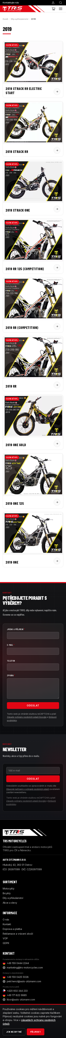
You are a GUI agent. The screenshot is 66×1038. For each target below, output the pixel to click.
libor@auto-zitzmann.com (21, 999)
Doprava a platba (12, 929)
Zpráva (11, 675)
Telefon (11, 660)
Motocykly (8, 888)
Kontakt (7, 924)
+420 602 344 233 (17, 990)
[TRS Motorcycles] (24, 8)
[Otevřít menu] (60, 8)
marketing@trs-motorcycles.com (25, 967)
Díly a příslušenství (19, 19)
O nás (6, 919)
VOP (5, 938)
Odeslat (33, 705)
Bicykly (7, 893)
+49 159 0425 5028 (18, 977)
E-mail (11, 645)
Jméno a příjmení (16, 629)
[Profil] (53, 2)
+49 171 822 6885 (17, 995)
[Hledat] (60, 2)
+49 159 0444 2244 (18, 963)
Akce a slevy (10, 902)
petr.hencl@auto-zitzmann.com (24, 981)
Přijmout (35, 1031)
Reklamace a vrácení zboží (18, 933)
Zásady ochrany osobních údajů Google (27, 717)
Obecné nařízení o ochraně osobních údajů (27, 789)
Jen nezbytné (14, 1031)
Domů (5, 19)
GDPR (6, 943)
